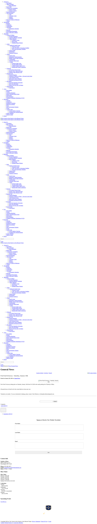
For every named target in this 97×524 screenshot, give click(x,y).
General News (17, 378)
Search (50, 373)
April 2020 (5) (4, 405)
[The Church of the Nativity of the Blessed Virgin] (12, 118)
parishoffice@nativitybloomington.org (12, 467)
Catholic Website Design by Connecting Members (12, 522)
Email (16, 441)
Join (48, 452)
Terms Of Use (44, 521)
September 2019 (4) (7, 414)
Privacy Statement (36, 521)
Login (2, 241)
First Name (17, 423)
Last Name (17, 432)
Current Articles (39, 373)
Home (2, 366)
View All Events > (4, 501)
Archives (46, 373)
